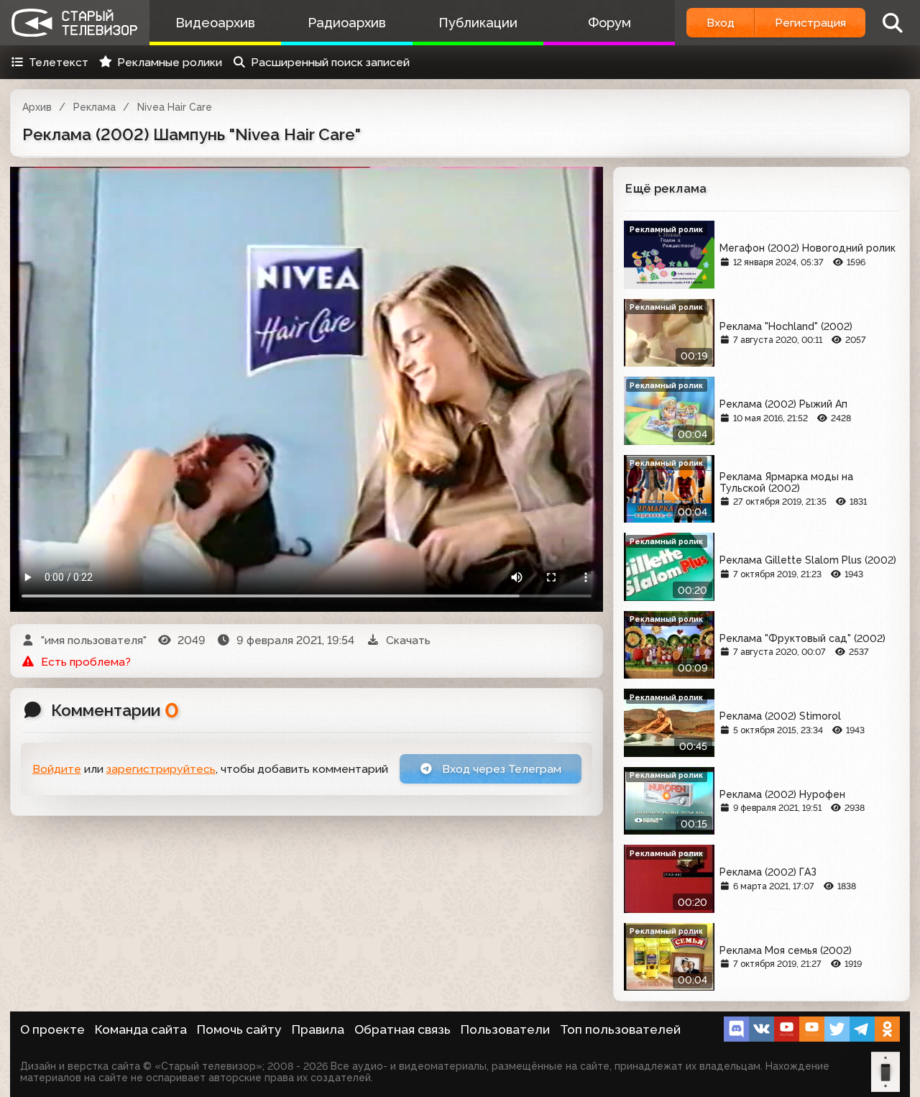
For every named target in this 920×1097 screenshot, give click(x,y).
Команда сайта (141, 1029)
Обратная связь (402, 1029)
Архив (37, 107)
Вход (721, 22)
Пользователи (505, 1029)
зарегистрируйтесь (161, 769)
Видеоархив (215, 22)
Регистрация (810, 22)
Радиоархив (347, 22)
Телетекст (58, 62)
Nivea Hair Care (174, 107)
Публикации (478, 22)
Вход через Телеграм (500, 769)
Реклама (94, 107)
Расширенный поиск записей (330, 62)
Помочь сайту (239, 1029)
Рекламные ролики (169, 62)
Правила (318, 1029)
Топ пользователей (620, 1029)
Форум (609, 22)
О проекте (52, 1029)
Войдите (56, 769)
